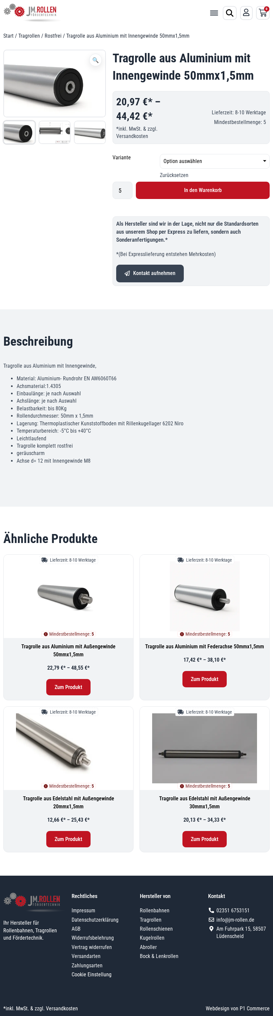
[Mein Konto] (246, 12)
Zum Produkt (68, 687)
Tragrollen (29, 36)
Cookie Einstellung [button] (92, 974)
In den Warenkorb (203, 190)
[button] (95, 60)
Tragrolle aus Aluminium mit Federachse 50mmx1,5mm (204, 646)
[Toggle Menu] (214, 12)
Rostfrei (53, 36)
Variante (122, 157)
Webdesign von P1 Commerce (238, 1008)
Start (8, 36)
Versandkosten (132, 136)
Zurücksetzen (174, 175)
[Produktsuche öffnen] (230, 13)
